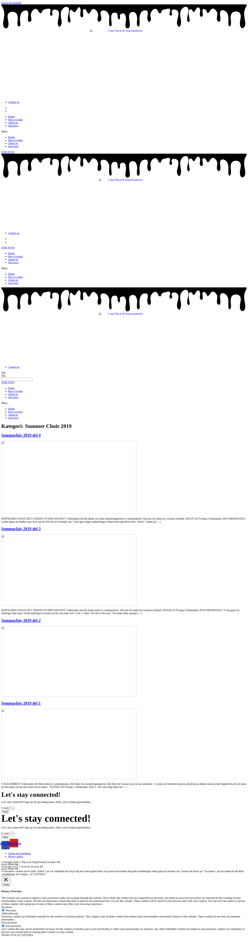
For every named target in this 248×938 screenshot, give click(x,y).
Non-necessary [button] (9, 922)
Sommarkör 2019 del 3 (21, 528)
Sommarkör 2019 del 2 (21, 620)
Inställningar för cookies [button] (15, 874)
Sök (3, 372)
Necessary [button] (6, 907)
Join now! (13, 125)
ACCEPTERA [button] (38, 874)
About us (13, 122)
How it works (15, 119)
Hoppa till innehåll (11, 2)
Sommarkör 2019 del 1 (21, 703)
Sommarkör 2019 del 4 (21, 435)
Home (11, 116)
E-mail (5, 807)
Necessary (10, 910)
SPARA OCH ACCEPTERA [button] (17, 935)
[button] (124, 131)
